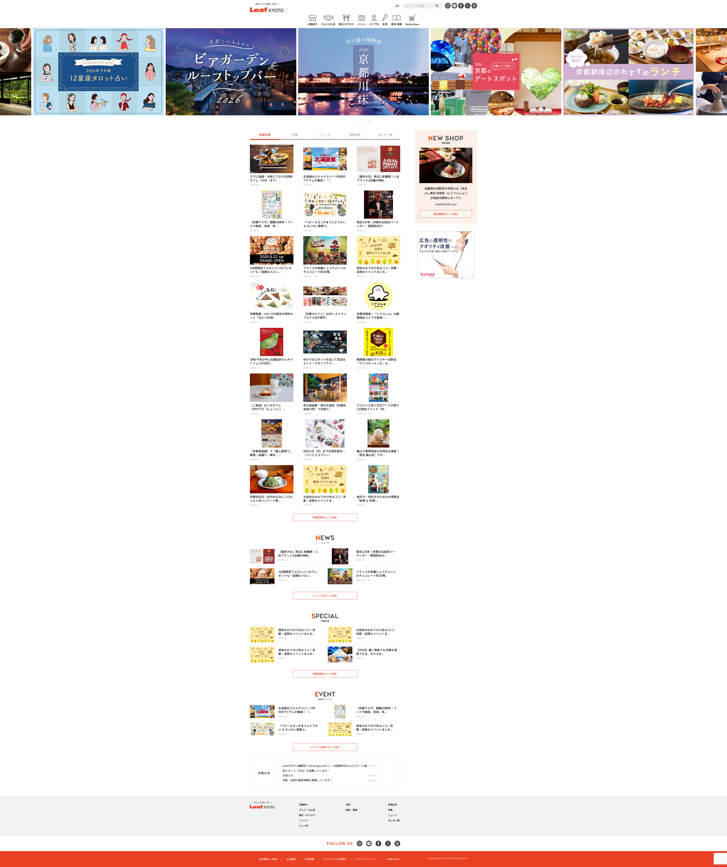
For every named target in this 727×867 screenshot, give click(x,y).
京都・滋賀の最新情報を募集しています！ (307, 780)
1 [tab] (355, 121)
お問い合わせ (394, 859)
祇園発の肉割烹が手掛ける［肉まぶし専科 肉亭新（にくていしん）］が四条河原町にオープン (446, 193)
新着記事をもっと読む (325, 517)
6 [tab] (372, 121)
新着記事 (265, 135)
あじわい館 (385, 135)
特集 (295, 135)
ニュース (325, 135)
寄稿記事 (355, 135)
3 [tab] (361, 121)
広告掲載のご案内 (268, 859)
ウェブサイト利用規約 (334, 859)
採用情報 (309, 859)
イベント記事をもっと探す (325, 747)
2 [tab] (358, 121)
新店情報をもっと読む (446, 214)
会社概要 (291, 859)
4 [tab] (365, 121)
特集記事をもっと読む (325, 674)
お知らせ (287, 775)
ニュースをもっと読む (325, 595)
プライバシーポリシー (366, 859)
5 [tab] (368, 121)
